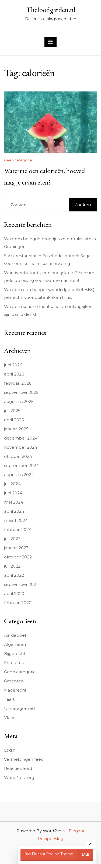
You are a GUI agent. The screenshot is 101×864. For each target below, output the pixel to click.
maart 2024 (16, 520)
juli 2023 (12, 538)
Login (9, 750)
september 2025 (21, 392)
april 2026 (14, 374)
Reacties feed (18, 768)
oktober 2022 (18, 557)
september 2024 (21, 465)
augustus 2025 (19, 401)
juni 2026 (13, 364)
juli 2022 (12, 566)
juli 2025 (12, 410)
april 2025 (14, 419)
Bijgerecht (14, 653)
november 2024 (20, 447)
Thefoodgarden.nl (50, 9)
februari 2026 (17, 383)
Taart (9, 699)
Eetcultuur (15, 662)
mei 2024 (13, 502)
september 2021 (21, 584)
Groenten (14, 681)
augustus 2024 (19, 474)
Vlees (9, 717)
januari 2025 (16, 428)
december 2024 (20, 438)
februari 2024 (18, 529)
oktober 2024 (18, 456)
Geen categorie (18, 160)
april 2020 (14, 593)
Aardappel (15, 635)
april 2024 (14, 511)
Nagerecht (15, 690)
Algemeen (15, 644)
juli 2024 (12, 483)
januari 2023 (16, 547)
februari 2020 (18, 602)
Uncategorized (19, 708)
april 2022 (14, 575)
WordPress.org (19, 777)
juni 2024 (13, 492)
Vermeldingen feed (24, 759)
